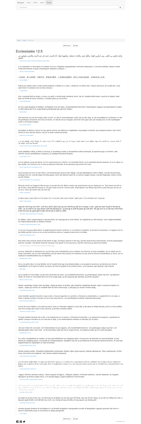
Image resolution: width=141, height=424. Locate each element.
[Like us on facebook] (17, 422)
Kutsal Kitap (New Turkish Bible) (28, 356)
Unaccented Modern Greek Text (28, 369)
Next (74, 46)
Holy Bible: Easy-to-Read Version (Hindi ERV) (32, 214)
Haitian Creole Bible (25, 192)
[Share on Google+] (21, 422)
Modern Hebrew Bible (25, 201)
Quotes (49, 2)
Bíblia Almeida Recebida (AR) (27, 301)
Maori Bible (23, 269)
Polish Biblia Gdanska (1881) (27, 290)
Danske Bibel (23, 112)
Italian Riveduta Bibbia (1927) (27, 235)
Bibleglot (20, 2)
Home (29, 2)
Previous (67, 46)
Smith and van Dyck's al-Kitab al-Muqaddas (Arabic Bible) (35, 61)
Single (42, 2)
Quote (24, 40)
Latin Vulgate (23, 413)
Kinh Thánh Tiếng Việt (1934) (27, 403)
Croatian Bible (23, 90)
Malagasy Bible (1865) (25, 258)
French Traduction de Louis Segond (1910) (31, 167)
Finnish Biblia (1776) (25, 156)
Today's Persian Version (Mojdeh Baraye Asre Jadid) (33, 146)
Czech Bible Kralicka (25, 101)
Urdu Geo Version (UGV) (26, 392)
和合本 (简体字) (24, 80)
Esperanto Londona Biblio (26, 135)
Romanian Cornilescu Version (27, 311)
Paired (35, 2)
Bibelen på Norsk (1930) (26, 279)
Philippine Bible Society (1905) (28, 345)
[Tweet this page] (24, 422)
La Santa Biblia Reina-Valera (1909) (29, 322)
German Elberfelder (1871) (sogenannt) (30, 180)
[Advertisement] (70, 25)
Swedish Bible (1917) (25, 333)
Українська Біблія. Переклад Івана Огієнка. (31, 379)
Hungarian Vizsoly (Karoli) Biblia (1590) (30, 224)
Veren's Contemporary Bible (27, 71)
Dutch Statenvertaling (25, 124)
